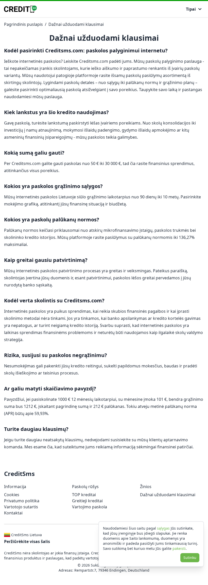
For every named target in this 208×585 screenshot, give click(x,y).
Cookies (11, 494)
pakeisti (179, 548)
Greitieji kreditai (87, 501)
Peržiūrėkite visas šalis (27, 541)
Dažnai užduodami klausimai (76, 24)
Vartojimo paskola (89, 507)
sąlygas (163, 528)
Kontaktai (13, 513)
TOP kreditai (84, 494)
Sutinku (189, 557)
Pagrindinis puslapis (23, 24)
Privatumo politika (21, 501)
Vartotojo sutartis (21, 507)
